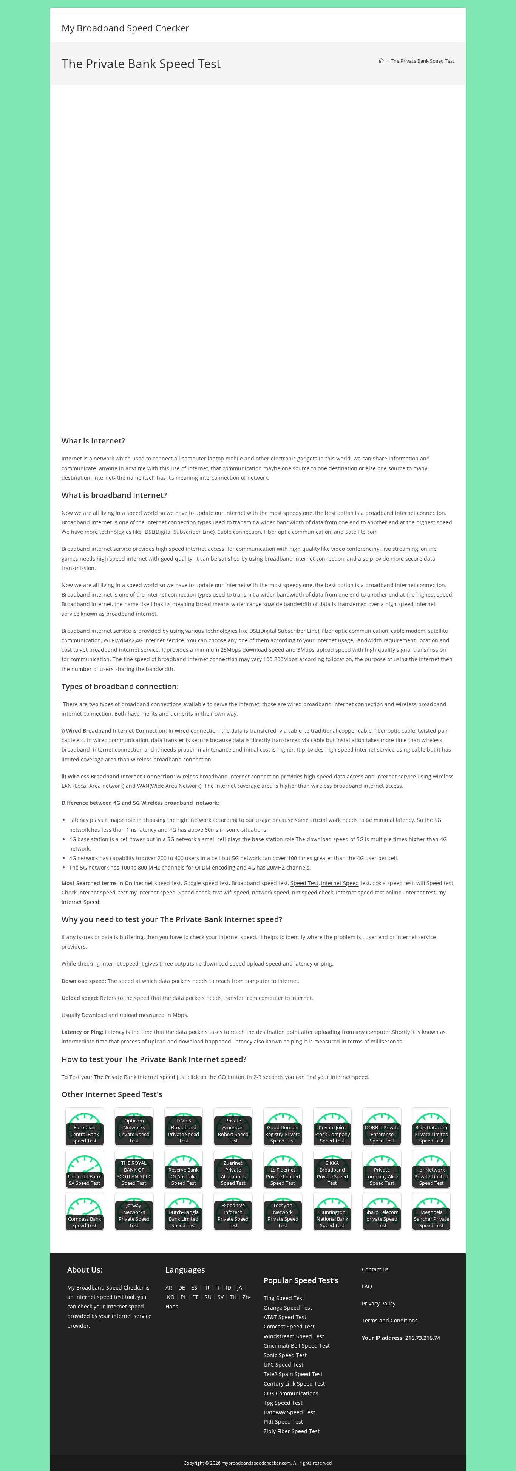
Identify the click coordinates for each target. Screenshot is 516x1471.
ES (194, 1287)
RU (208, 1296)
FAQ (367, 1286)
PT (195, 1296)
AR (168, 1287)
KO (171, 1296)
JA (239, 1287)
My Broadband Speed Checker (125, 28)
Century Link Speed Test (294, 1383)
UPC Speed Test (283, 1364)
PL (183, 1296)
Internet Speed (340, 883)
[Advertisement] (258, 124)
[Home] (381, 60)
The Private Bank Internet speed (134, 1076)
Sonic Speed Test (285, 1355)
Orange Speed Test (288, 1307)
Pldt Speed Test (283, 1421)
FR (206, 1287)
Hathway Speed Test (289, 1412)
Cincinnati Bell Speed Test (297, 1345)
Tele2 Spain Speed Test (293, 1374)
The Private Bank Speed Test (422, 60)
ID (228, 1287)
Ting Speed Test (284, 1298)
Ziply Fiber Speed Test (292, 1431)
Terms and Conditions (390, 1320)
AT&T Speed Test (285, 1317)
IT (217, 1287)
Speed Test (304, 883)
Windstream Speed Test (294, 1336)
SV (221, 1296)
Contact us (375, 1269)
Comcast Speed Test (289, 1326)
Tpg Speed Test (283, 1402)
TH (233, 1296)
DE (181, 1287)
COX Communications (291, 1393)
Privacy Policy (378, 1303)
